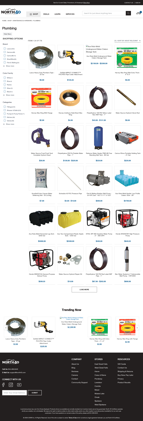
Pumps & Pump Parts (16, 114)
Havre (97, 371)
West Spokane (100, 405)
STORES (99, 359)
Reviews (75, 371)
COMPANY (77, 359)
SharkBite (11, 59)
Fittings (11, 107)
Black (10, 92)
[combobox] (104, 13)
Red (9, 85)
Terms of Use (73, 418)
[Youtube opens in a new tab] (19, 385)
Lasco (11, 49)
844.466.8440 (13, 369)
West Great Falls (101, 368)
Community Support (80, 382)
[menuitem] (33, 14)
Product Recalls (124, 382)
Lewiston (98, 382)
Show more (10, 66)
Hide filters (7, 34)
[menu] (53, 14)
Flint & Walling (13, 62)
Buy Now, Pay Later (125, 375)
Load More (84, 289)
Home (4, 20)
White (10, 78)
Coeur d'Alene (100, 375)
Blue (9, 81)
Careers (75, 375)
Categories (7, 102)
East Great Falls (101, 364)
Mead (97, 390)
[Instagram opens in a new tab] (11, 385)
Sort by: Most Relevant (127, 41)
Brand (5, 44)
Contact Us (128, 3)
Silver (10, 88)
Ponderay (98, 379)
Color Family (8, 73)
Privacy (121, 379)
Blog (73, 368)
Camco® (11, 56)
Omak (97, 397)
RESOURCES (124, 359)
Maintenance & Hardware (22, 20)
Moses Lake (99, 393)
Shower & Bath (14, 110)
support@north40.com (18, 372)
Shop (10, 20)
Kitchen (11, 117)
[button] (139, 12)
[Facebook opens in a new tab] (3, 385)
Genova (11, 52)
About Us (75, 364)
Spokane (98, 401)
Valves (10, 121)
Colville (98, 386)
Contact (75, 379)
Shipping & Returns (125, 371)
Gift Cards (122, 364)
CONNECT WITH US (11, 379)
